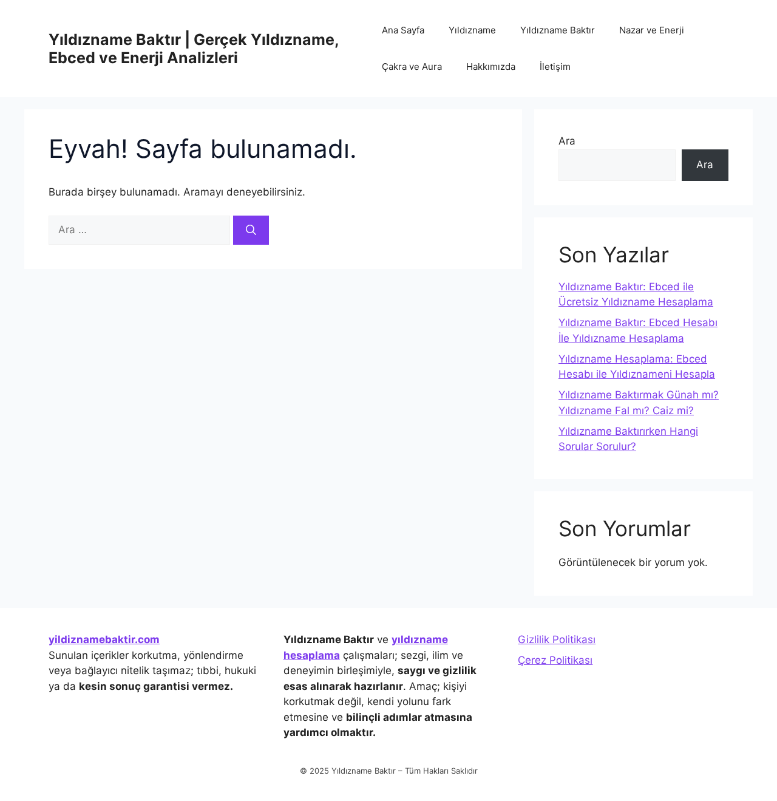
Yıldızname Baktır (557, 30)
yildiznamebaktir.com (104, 639)
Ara (566, 141)
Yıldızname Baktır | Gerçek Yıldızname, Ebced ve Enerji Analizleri (194, 48)
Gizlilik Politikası (556, 639)
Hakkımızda (490, 66)
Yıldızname (472, 30)
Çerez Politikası (555, 660)
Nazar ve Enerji (651, 30)
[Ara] (251, 230)
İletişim (555, 66)
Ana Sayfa (403, 30)
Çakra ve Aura (412, 66)
